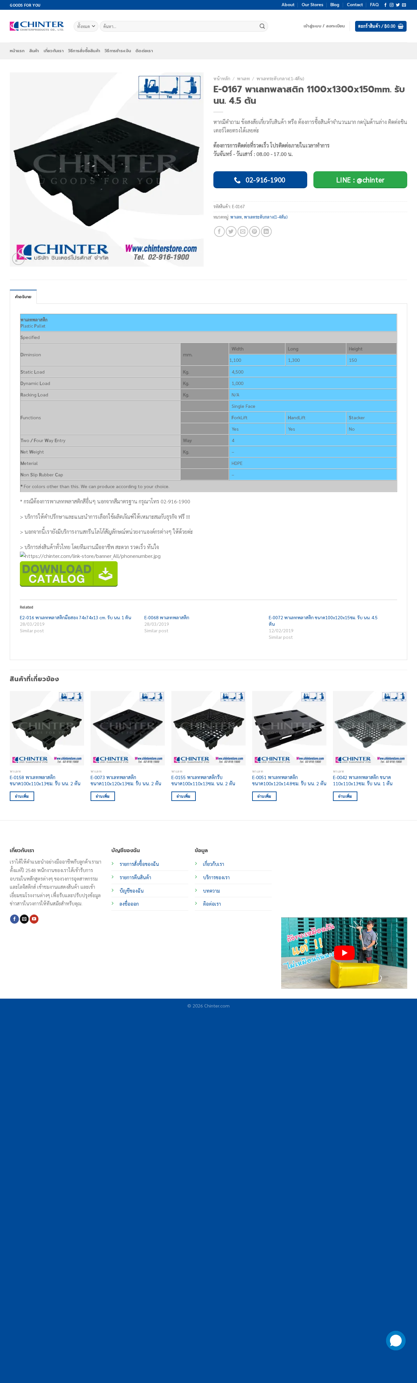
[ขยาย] (18, 259)
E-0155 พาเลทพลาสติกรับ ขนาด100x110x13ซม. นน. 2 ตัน (203, 780)
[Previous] (10, 755)
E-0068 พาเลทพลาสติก (166, 617)
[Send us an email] (404, 5)
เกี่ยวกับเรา (54, 51)
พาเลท (243, 78)
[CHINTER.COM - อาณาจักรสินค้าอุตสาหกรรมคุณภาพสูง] (37, 26)
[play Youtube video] (344, 952)
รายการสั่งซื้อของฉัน (139, 864)
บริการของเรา (216, 877)
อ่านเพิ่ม (22, 796)
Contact (355, 5)
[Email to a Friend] (242, 231)
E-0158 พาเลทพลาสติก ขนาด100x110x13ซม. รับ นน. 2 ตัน (45, 780)
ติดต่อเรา (144, 51)
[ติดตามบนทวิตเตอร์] (398, 5)
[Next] (407, 755)
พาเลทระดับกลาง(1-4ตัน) (280, 78)
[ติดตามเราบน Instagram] (392, 5)
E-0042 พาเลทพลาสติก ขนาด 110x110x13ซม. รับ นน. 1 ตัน (363, 780)
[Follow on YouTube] (34, 919)
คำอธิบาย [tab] (23, 297)
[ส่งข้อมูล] (262, 26)
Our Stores (312, 5)
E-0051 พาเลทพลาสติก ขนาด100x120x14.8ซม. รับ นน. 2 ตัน (289, 780)
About (288, 5)
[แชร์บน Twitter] (231, 231)
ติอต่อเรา (212, 904)
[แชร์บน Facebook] (219, 231)
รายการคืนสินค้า (135, 877)
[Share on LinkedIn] (266, 231)
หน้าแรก (17, 51)
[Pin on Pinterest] (254, 231)
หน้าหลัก (221, 78)
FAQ (374, 5)
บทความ (211, 891)
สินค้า (34, 51)
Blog (334, 5)
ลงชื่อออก (129, 904)
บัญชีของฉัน (132, 891)
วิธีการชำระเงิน (118, 51)
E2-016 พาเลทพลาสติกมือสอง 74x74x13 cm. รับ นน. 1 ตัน (75, 617)
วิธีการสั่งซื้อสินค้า (84, 51)
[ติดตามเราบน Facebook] (385, 5)
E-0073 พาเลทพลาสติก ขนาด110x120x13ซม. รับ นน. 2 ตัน (126, 780)
